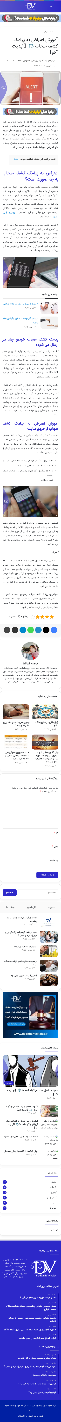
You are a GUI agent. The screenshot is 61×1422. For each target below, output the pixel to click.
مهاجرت (53, 1208)
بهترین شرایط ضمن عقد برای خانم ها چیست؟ (16, 724)
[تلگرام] (23, 630)
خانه (53, 32)
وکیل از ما (54, 1230)
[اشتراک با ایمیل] (15, 630)
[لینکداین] (38, 630)
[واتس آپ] (30, 630)
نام (56, 832)
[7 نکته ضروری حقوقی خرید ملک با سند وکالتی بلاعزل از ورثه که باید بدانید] (16, 742)
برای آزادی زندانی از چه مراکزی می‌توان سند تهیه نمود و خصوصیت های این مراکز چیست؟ (46, 757)
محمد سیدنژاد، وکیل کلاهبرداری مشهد (21, 1137)
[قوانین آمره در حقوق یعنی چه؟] (49, 980)
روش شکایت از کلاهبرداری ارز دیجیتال (21, 1151)
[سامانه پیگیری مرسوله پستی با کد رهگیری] (49, 922)
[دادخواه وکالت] (30, 6)
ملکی (54, 1203)
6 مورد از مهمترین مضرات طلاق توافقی (20, 304)
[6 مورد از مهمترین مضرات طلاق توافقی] (49, 308)
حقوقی (46, 32)
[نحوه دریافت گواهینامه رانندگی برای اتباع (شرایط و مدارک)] (49, 937)
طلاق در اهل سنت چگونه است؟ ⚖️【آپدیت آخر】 (32, 1092)
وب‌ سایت (54, 860)
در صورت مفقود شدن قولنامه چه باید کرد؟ (20, 963)
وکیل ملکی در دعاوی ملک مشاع (47, 724)
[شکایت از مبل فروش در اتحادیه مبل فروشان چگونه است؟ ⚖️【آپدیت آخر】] (49, 1125)
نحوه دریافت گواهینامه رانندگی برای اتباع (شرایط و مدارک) (21, 934)
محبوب (51, 907)
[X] (46, 630)
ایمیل (55, 846)
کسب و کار (51, 1197)
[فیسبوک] (54, 630)
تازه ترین (31, 907)
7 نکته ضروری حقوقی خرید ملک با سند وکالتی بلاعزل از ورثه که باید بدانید (16, 756)
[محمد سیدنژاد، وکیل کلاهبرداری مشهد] (49, 1141)
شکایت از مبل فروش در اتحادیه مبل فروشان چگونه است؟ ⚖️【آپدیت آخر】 (22, 1124)
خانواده (53, 1187)
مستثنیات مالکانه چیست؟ (25, 947)
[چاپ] (7, 630)
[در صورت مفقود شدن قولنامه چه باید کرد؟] (49, 966)
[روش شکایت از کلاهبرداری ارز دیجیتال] (49, 1156)
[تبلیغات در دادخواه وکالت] (30, 18)
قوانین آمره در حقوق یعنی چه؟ (23, 976)
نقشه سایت (38, 1416)
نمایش (15, 159)
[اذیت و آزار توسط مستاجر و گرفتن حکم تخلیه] (49, 323)
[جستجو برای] (4, 7)
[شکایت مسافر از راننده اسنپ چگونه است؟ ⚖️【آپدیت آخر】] (49, 1111)
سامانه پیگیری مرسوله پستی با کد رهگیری (22, 919)
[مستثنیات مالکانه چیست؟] (49, 951)
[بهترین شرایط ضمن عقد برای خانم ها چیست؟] (16, 711)
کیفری (53, 1192)
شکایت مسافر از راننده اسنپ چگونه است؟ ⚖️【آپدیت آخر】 (22, 1108)
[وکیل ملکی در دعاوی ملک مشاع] (45, 711)
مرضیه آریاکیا (50, 60)
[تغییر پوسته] (9, 7)
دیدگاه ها (10, 907)
